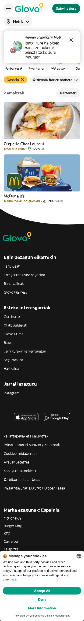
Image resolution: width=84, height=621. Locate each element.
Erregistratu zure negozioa (24, 275)
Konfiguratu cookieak (20, 471)
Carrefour (11, 541)
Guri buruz (12, 316)
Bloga (8, 342)
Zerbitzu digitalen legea (22, 479)
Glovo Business (15, 292)
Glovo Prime (13, 334)
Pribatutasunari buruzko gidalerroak (32, 445)
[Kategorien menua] (8, 8)
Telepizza (11, 549)
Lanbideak (12, 266)
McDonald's (12, 518)
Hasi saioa (11, 369)
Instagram (11, 393)
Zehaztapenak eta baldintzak (26, 436)
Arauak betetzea (17, 462)
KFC (7, 533)
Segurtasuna (13, 360)
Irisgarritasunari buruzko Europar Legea (34, 488)
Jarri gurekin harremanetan (25, 351)
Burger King (13, 526)
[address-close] (71, 40)
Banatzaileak (14, 283)
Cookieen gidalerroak (20, 453)
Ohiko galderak (15, 325)
